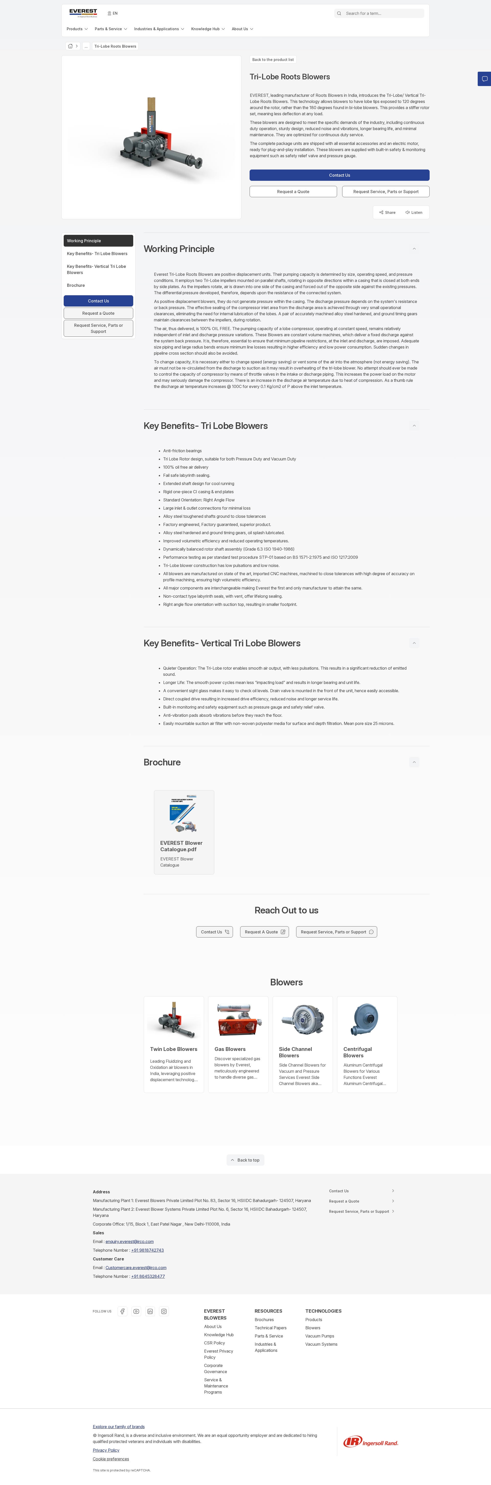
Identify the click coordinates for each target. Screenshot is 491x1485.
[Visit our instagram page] (164, 1311)
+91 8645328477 (148, 1276)
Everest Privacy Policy (218, 1354)
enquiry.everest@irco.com (130, 1241)
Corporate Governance (215, 1368)
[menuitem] (78, 28)
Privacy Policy (106, 1450)
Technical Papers (271, 1327)
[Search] (339, 13)
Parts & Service (269, 1336)
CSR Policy (214, 1342)
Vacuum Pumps (319, 1336)
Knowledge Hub (219, 1334)
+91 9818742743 (147, 1250)
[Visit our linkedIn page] (150, 1311)
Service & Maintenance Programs (216, 1386)
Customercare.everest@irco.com (136, 1267)
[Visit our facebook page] (122, 1311)
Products (313, 1319)
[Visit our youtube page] (136, 1311)
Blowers (312, 1327)
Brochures (264, 1319)
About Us (213, 1326)
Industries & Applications (266, 1347)
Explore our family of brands (119, 1426)
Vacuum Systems (321, 1344)
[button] (287, 249)
